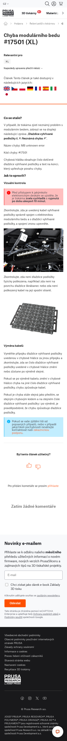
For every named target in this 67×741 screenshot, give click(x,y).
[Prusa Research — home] (8, 13)
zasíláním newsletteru (48, 595)
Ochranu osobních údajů (45, 613)
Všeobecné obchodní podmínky (22, 635)
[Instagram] (30, 698)
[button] (7, 89)
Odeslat (15, 603)
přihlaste (53, 485)
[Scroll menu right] (63, 13)
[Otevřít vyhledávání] (47, 4)
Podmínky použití (13, 617)
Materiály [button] (52, 13)
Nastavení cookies (14, 664)
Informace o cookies (15, 651)
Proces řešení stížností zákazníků (23, 655)
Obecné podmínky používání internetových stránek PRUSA (29, 641)
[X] (37, 698)
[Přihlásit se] (54, 4)
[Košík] (61, 4)
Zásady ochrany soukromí (19, 646)
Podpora (18, 23)
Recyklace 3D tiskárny (17, 669)
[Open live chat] (57, 731)
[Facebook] (22, 698)
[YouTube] (45, 698)
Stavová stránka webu (17, 660)
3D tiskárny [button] (31, 12)
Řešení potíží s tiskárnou (42, 23)
